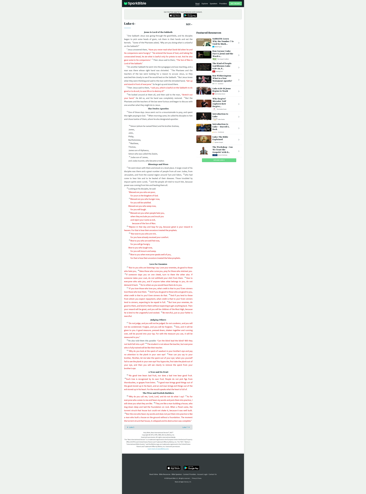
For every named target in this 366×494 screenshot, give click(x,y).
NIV (188, 24)
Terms (199, 478)
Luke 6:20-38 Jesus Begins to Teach (221, 89)
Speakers (213, 3)
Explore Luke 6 (219, 160)
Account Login (202, 474)
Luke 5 (131, 427)
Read (197, 3)
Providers (223, 3)
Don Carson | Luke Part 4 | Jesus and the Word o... (222, 54)
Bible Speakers (177, 474)
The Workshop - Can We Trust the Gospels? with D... (222, 150)
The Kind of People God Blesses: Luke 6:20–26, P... (222, 66)
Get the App (235, 3)
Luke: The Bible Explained (220, 138)
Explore (205, 3)
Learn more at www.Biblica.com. (158, 449)
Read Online (153, 474)
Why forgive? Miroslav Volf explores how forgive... (219, 102)
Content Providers (189, 474)
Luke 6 (129, 24)
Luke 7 (185, 427)
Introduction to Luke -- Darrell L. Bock (221, 127)
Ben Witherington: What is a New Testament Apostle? (222, 78)
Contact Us (213, 474)
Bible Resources (164, 474)
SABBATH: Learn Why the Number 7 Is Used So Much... (223, 41)
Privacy (194, 478)
